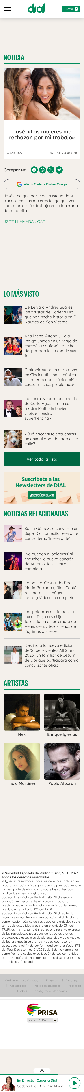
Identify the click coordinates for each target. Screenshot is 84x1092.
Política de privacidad (47, 985)
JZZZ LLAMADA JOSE (24, 221)
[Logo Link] (36, 8)
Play (74, 1083)
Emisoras (52, 980)
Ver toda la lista (42, 459)
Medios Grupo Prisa (42, 1020)
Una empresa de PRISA (42, 1009)
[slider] (42, 1074)
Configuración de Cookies (51, 991)
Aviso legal (72, 980)
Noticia (14, 58)
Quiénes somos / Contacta (21, 980)
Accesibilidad (18, 985)
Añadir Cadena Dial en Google (45, 184)
